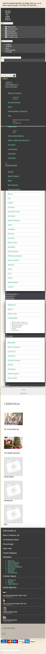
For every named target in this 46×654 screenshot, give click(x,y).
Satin (14, 132)
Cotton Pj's (16, 97)
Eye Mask (11, 216)
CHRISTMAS (13, 318)
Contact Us (12, 580)
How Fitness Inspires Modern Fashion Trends (15, 595)
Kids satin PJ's (17, 123)
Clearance (11, 369)
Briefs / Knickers (14, 347)
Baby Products (13, 176)
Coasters (11, 207)
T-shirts (11, 287)
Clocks (10, 203)
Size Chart (11, 569)
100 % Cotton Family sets (20, 322)
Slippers (11, 265)
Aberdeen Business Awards (10, 611)
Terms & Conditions (15, 567)
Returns (11, 582)
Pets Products (13, 251)
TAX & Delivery (13, 563)
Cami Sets (12, 158)
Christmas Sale (17, 327)
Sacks (14, 328)
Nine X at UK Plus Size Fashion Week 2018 (15, 603)
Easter (10, 309)
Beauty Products (14, 189)
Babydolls (11, 342)
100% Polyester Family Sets (20, 323)
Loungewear (12, 149)
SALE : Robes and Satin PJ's (19, 140)
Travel (10, 278)
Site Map (11, 571)
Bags (10, 180)
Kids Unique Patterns (16, 136)
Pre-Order (11, 145)
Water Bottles (13, 282)
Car (9, 198)
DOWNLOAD (12, 572)
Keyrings (11, 238)
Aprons (10, 172)
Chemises (11, 356)
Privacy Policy (13, 565)
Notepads (11, 247)
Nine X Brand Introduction (10, 620)
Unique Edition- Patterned (17, 111)
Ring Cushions (13, 260)
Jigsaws (11, 234)
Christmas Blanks (18, 325)
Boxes (10, 194)
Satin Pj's (15, 98)
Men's (10, 107)
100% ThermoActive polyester (21, 119)
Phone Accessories (15, 256)
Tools (10, 269)
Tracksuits (12, 153)
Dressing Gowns (14, 102)
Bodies (10, 365)
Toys (9, 273)
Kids (9, 116)
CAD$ (8, 46)
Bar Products (13, 185)
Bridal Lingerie (13, 373)
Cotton (15, 121)
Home (10, 225)
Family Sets (12, 126)
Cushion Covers (14, 211)
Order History (13, 584)
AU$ (8, 44)
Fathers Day (12, 314)
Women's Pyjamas (15, 93)
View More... (16, 330)
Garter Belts (12, 378)
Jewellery (11, 229)
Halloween (12, 305)
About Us (11, 561)
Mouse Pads (12, 242)
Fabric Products (14, 220)
